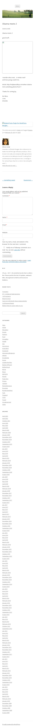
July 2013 (4, 617)
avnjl (19, 132)
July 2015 (4, 561)
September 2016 (7, 528)
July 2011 (4, 659)
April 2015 (5, 568)
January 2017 (6, 519)
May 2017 (5, 509)
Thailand (4, 395)
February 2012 (6, 643)
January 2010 (6, 701)
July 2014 (4, 589)
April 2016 (5, 540)
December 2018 (6, 465)
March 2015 (5, 570)
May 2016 (5, 537)
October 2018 (6, 470)
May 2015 (5, 566)
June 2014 (5, 591)
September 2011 (7, 654)
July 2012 (4, 631)
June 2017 (5, 507)
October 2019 (6, 442)
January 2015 (6, 575)
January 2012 (6, 645)
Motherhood (6, 367)
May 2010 (5, 692)
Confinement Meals (8, 303)
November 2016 (7, 523)
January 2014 (6, 603)
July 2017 (4, 505)
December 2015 (6, 549)
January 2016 (6, 547)
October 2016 (6, 526)
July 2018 (4, 477)
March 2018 (5, 486)
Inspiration (5, 348)
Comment (6, 196)
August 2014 (5, 587)
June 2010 (5, 689)
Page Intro (5, 379)
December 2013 (6, 605)
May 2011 (5, 664)
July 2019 (4, 449)
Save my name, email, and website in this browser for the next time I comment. (15, 243)
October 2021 (6, 421)
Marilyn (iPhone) (7, 365)
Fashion (4, 334)
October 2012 (6, 626)
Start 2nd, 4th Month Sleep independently (14, 301)
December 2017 (6, 493)
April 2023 (5, 416)
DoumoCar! (28, 180)
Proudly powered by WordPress (11, 724)
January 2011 (6, 673)
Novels (4, 376)
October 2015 (6, 554)
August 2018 (5, 474)
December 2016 (6, 521)
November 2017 (7, 495)
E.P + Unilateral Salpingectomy (11, 294)
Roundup (5, 388)
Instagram (5, 351)
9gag (3, 325)
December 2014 (6, 577)
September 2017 (7, 500)
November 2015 (7, 551)
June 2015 (5, 563)
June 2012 (5, 633)
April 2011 (5, 666)
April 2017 (5, 512)
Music (4, 372)
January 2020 (6, 435)
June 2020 (5, 423)
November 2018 (7, 467)
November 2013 (7, 608)
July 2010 (4, 687)
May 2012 (5, 636)
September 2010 (7, 682)
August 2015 (5, 558)
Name (4, 217)
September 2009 (7, 710)
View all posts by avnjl (9, 165)
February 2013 (6, 624)
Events (4, 332)
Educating (5, 330)
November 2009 (7, 706)
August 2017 (5, 502)
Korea (4, 360)
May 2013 (5, 619)
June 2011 (5, 661)
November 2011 (7, 650)
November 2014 (7, 580)
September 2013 (7, 612)
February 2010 (6, 699)
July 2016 (4, 533)
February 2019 (6, 460)
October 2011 (6, 652)
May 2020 (5, 425)
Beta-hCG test (6, 299)
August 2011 (5, 657)
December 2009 (6, 703)
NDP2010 (5, 374)
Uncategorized (6, 402)
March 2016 (5, 542)
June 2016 (5, 535)
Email (4, 225)
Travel (4, 400)
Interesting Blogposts (8, 353)
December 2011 (6, 647)
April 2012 (5, 638)
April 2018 (5, 484)
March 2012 (5, 640)
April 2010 (5, 694)
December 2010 (6, 675)
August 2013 (5, 615)
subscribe (17, 250)
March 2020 (5, 430)
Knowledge (5, 358)
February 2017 (6, 516)
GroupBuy (5, 339)
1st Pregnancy (6, 296)
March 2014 (5, 598)
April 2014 (5, 596)
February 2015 (6, 573)
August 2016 (5, 530)
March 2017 (5, 514)
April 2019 (5, 456)
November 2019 (7, 439)
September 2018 (7, 472)
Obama (30, 130)
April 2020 (5, 428)
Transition (5, 292)
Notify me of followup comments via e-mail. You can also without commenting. (16, 250)
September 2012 (7, 629)
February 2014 (6, 601)
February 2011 (6, 671)
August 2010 (5, 685)
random (4, 383)
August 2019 (5, 446)
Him (3, 344)
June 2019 (5, 451)
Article (19, 130)
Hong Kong (5, 346)
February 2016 (6, 544)
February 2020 (6, 432)
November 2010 (7, 678)
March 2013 (5, 622)
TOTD (4, 397)
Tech (3, 393)
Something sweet (8, 180)
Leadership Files (7, 362)
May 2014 (5, 594)
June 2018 (5, 479)
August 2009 (5, 713)
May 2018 (5, 481)
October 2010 (6, 680)
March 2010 (5, 696)
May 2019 (5, 453)
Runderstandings (7, 390)
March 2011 (5, 668)
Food (3, 337)
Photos (4, 381)
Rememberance (7, 386)
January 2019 (6, 463)
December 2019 (6, 437)
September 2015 (7, 556)
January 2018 (6, 491)
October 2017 (6, 498)
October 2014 (6, 582)
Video (4, 404)
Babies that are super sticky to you (12, 306)
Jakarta (4, 355)
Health (4, 341)
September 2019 (7, 444)
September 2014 (7, 584)
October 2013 (6, 610)
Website (4, 232)
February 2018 (6, 488)
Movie (4, 369)
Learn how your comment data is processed (16, 261)
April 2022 (5, 418)
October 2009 (6, 708)
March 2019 (5, 458)
